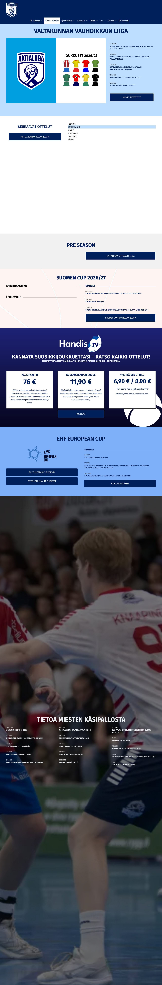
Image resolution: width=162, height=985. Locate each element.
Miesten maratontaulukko (18, 754)
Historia (111, 20)
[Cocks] (76, 66)
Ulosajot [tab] (72, 136)
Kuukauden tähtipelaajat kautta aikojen (24, 738)
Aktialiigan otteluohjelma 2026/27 (125, 77)
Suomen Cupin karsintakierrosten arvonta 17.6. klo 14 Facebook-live (116, 310)
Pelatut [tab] (72, 124)
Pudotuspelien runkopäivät (122, 86)
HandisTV (125, 20)
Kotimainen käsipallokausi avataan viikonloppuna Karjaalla (125, 68)
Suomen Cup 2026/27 (94, 302)
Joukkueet (81, 20)
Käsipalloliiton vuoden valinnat (126, 749)
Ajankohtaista (66, 20)
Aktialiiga (36, 20)
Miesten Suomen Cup (121, 740)
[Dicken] (86, 66)
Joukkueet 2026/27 (80, 56)
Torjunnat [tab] (73, 133)
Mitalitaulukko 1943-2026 (70, 746)
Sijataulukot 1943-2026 (16, 730)
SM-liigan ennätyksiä (68, 762)
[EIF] (95, 66)
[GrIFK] (66, 80)
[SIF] (86, 80)
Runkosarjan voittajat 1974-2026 (74, 738)
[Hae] (154, 20)
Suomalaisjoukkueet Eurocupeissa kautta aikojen (107, 476)
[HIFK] (76, 80)
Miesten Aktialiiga (52, 20)
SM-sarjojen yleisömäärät (18, 746)
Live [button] (101, 20)
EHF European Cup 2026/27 (96, 457)
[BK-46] (66, 66)
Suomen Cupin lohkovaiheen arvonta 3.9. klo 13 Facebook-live (113, 294)
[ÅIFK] (95, 80)
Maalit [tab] (71, 130)
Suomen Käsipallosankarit (124, 765)
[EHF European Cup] (42, 454)
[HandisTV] (81, 344)
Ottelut (92, 20)
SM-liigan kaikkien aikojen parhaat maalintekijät (134, 757)
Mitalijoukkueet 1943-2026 (71, 754)
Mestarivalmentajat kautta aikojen (75, 730)
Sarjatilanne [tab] (74, 127)
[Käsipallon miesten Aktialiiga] (11, 10)
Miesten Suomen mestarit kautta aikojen (24, 762)
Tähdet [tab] (71, 139)
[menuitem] (154, 21)
